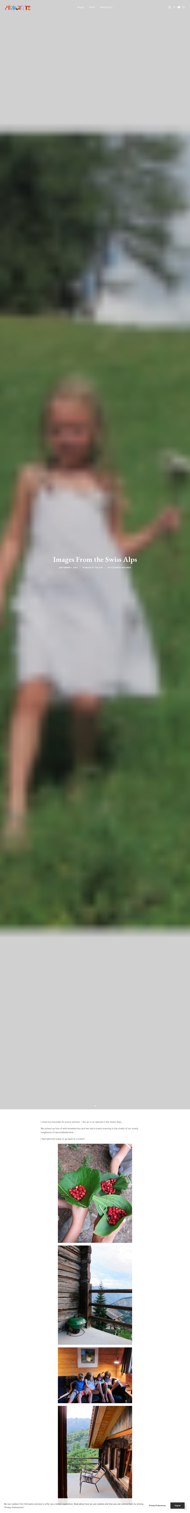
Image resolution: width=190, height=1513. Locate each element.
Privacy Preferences (157, 1505)
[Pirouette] (18, 7)
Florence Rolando (121, 580)
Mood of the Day (94, 580)
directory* (106, 7)
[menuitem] (80, 7)
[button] (170, 7)
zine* (92, 7)
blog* (80, 7)
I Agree (177, 1505)
